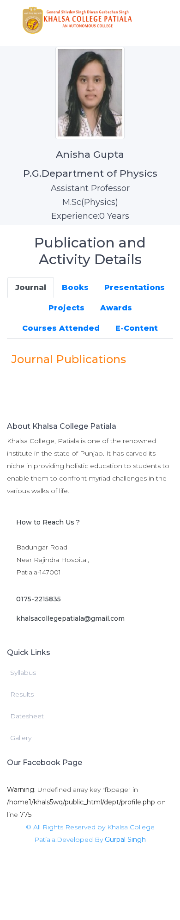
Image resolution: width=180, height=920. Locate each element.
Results (22, 694)
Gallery (20, 738)
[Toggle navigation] (160, 20)
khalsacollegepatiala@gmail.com (70, 618)
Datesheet (27, 716)
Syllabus (23, 672)
